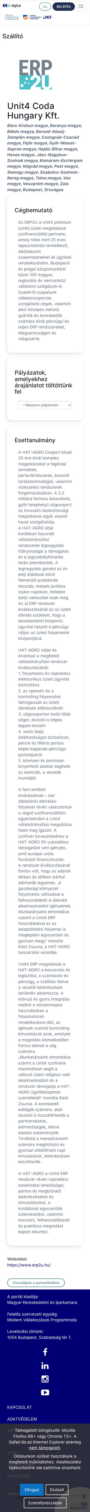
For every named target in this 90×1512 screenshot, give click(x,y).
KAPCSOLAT (19, 1407)
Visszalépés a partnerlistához (36, 1283)
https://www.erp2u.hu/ (29, 1265)
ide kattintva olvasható (58, 1467)
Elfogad (32, 1489)
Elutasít (57, 1489)
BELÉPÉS (64, 7)
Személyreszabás (45, 1503)
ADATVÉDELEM (22, 1419)
